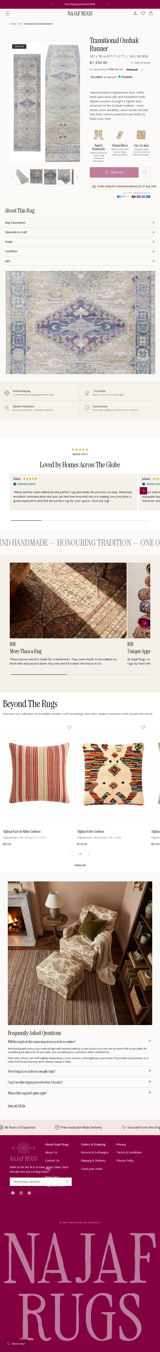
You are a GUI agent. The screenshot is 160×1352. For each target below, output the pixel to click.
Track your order (91, 1169)
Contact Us (52, 1160)
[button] (7, 13)
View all (80, 865)
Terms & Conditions (129, 1152)
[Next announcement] (108, 4)
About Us (51, 1152)
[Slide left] (71, 854)
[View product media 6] (64, 177)
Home (13, 23)
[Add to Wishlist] (145, 172)
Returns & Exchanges (94, 1152)
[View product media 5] (50, 177)
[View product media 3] (22, 177)
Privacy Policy (125, 1160)
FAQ (48, 1169)
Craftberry (94, 1222)
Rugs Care (52, 1177)
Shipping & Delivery (93, 1160)
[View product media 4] (36, 177)
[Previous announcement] (52, 4)
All (20, 23)
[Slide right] (88, 854)
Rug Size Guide (55, 1185)
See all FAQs (16, 1105)
